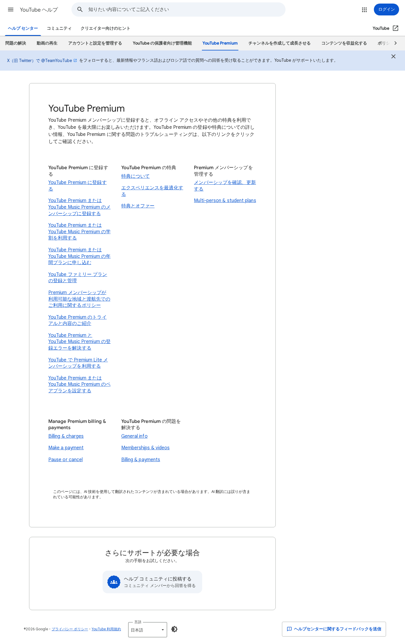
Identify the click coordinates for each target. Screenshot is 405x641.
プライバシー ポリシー (70, 629)
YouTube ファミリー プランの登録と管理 (77, 278)
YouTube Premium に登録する (77, 186)
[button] (11, 9)
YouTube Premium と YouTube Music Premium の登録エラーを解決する (79, 341)
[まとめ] (393, 57)
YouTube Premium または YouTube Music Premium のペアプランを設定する (79, 384)
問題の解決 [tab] (15, 43)
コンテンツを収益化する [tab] (344, 43)
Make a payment (66, 448)
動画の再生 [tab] (47, 43)
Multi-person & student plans (225, 201)
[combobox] (186, 9)
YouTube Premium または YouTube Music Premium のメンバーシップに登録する (79, 207)
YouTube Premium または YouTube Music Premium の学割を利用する (79, 231)
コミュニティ (59, 28)
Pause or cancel (65, 460)
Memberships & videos (145, 448)
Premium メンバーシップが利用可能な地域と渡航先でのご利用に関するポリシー (79, 299)
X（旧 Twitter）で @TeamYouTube (39, 60)
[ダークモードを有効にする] (174, 629)
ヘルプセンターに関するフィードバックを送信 (337, 629)
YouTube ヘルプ (39, 10)
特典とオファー (138, 206)
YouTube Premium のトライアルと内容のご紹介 (77, 320)
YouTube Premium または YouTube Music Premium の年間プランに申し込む (79, 256)
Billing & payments (140, 460)
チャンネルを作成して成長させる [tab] (279, 43)
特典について (135, 176)
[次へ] (393, 43)
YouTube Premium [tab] (220, 43)
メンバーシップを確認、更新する (225, 186)
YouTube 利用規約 (106, 629)
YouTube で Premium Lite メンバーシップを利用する (78, 363)
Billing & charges (66, 436)
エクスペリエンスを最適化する (152, 191)
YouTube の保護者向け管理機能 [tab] (162, 43)
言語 (137, 622)
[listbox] (147, 629)
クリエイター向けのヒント (105, 28)
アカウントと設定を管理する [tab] (95, 43)
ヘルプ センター (23, 28)
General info (134, 436)
